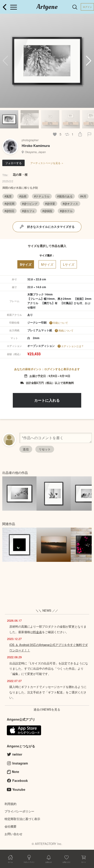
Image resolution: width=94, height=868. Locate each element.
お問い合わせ (13, 834)
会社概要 (10, 826)
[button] (89, 61)
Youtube (18, 789)
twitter (17, 754)
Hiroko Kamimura (36, 145)
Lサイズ (68, 264)
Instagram (20, 763)
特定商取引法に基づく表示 (22, 819)
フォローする (13, 163)
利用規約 (10, 804)
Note (15, 771)
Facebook (20, 780)
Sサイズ (25, 264)
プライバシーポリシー (19, 811)
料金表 (37, 632)
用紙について (65, 330)
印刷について (60, 322)
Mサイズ (47, 264)
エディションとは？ (72, 346)
